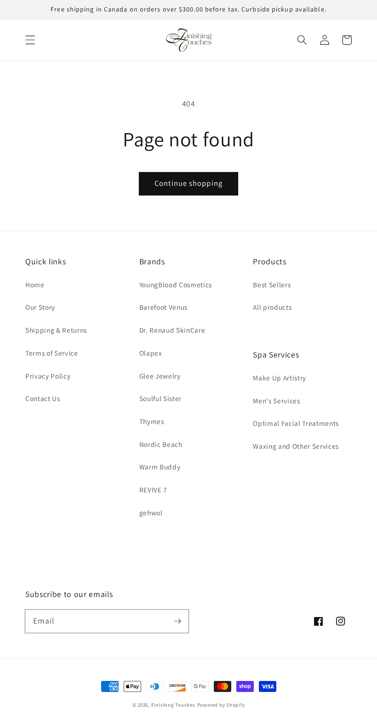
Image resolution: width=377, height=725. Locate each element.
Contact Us (42, 398)
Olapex (150, 352)
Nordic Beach (161, 444)
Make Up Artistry (279, 377)
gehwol (151, 512)
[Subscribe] (177, 621)
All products (272, 307)
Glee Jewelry (160, 375)
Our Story (40, 307)
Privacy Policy (47, 375)
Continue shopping (188, 183)
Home (35, 284)
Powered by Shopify (221, 705)
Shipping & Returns (56, 330)
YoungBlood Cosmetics (175, 284)
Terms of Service (51, 352)
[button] (30, 40)
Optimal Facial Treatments (296, 423)
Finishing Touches (173, 705)
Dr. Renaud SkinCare (172, 330)
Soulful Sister (160, 398)
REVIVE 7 (153, 489)
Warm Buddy (160, 466)
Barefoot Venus (163, 307)
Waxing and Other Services (296, 446)
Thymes (151, 421)
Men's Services (276, 400)
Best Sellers (272, 284)
